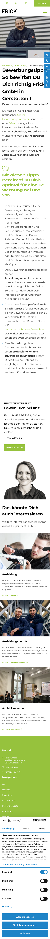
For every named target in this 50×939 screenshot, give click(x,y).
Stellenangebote (10, 806)
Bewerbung (13, 447)
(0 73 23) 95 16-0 (16, 3)
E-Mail (12, 123)
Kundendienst (9, 800)
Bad (4, 784)
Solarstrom (7, 795)
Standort (7, 3)
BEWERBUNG (47, 79)
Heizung (6, 789)
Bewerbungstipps (37, 65)
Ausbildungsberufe (14, 641)
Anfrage (42, 3)
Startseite (7, 65)
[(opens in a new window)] (47, 54)
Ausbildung (20, 65)
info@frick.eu (26, 3)
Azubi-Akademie (13, 708)
